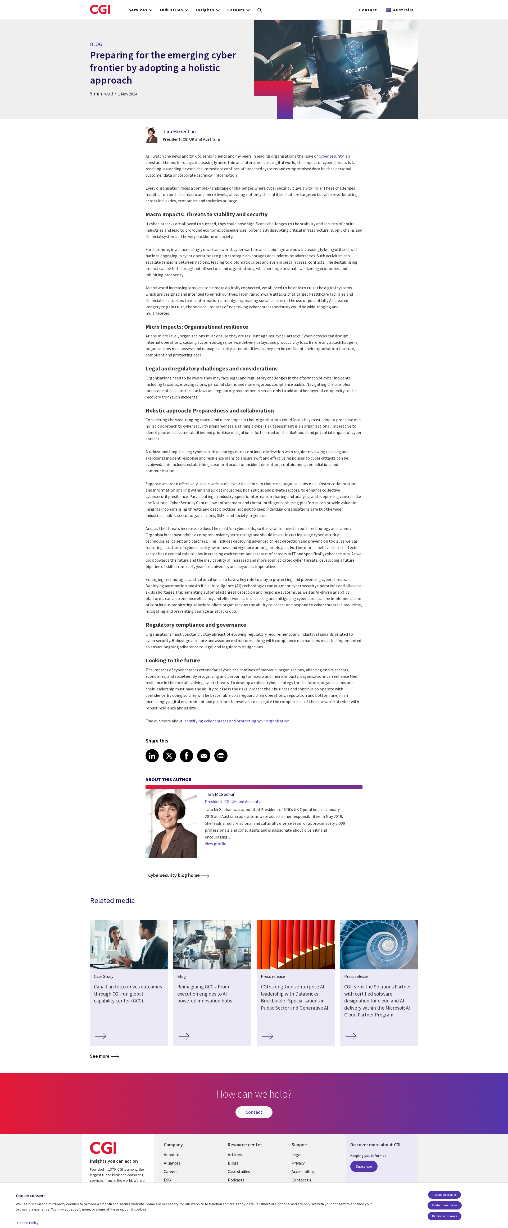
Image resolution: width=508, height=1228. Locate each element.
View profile (215, 843)
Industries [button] (171, 9)
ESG (167, 1180)
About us (172, 1154)
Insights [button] (205, 9)
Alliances (172, 1163)
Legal (297, 1154)
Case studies (239, 1171)
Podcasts (236, 1180)
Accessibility (303, 1171)
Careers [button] (236, 9)
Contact (368, 9)
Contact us (301, 1180)
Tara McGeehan (179, 131)
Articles (235, 1154)
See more (100, 1056)
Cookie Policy (28, 1222)
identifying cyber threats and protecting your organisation (236, 720)
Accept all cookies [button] (444, 1195)
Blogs (233, 1163)
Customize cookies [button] (444, 1205)
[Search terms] (259, 10)
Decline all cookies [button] (444, 1216)
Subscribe (364, 1166)
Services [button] (138, 9)
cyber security (331, 156)
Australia (403, 9)
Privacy (298, 1163)
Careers (171, 1171)
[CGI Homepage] (100, 9)
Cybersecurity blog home (174, 875)
